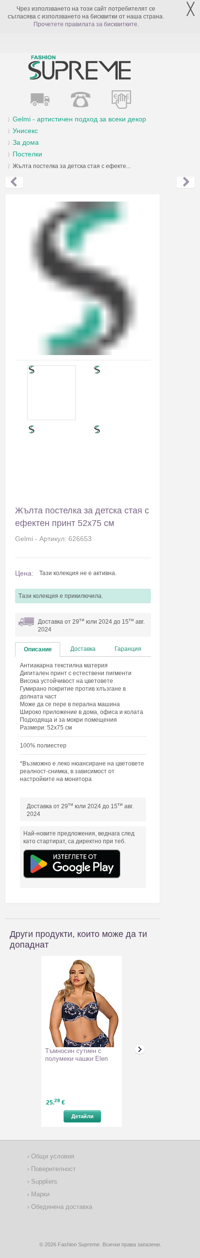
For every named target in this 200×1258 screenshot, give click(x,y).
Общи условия (51, 1156)
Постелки (27, 154)
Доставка (83, 649)
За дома (26, 142)
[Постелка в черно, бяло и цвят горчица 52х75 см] (14, 182)
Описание (38, 649)
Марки (39, 1194)
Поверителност (52, 1169)
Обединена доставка (60, 1206)
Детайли (82, 1116)
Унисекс (25, 131)
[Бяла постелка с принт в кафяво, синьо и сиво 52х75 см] (185, 182)
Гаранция (128, 649)
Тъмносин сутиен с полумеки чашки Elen (76, 1054)
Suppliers (43, 1181)
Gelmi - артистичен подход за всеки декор (79, 119)
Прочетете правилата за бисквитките (85, 24)
